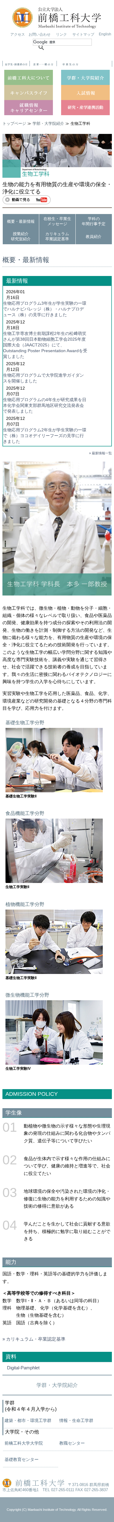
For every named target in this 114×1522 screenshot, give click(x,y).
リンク (61, 34)
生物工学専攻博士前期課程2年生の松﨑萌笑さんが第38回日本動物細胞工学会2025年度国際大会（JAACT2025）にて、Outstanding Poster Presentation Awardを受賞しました (45, 345)
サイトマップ (83, 34)
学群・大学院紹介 (57, 1385)
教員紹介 (94, 236)
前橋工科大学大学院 (24, 1443)
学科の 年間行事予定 (93, 221)
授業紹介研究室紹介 (21, 236)
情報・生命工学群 (76, 1420)
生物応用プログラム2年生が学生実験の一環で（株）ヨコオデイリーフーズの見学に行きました (44, 435)
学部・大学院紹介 (48, 123)
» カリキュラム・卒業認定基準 (33, 1339)
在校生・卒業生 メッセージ (57, 221)
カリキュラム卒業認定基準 (57, 236)
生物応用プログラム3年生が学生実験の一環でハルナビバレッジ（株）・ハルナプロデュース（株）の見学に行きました (44, 309)
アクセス (17, 34)
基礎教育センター (22, 1459)
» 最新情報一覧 (100, 453)
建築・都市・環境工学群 (28, 1420)
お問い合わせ (39, 34)
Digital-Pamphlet (23, 1367)
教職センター (72, 1443)
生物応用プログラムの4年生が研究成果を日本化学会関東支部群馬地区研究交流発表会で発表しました (44, 405)
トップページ (14, 123)
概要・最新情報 (21, 221)
